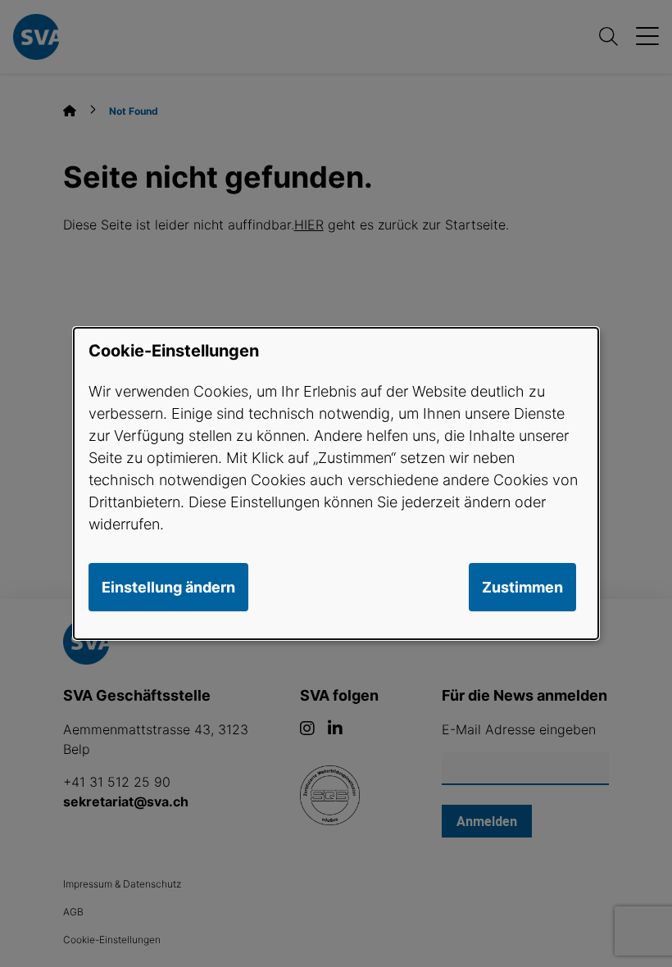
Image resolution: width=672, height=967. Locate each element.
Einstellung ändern (168, 587)
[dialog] (336, 483)
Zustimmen (522, 587)
